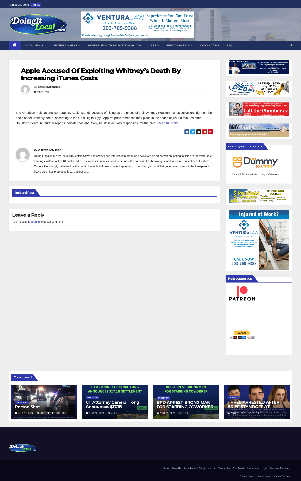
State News (92, 398)
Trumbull (233, 398)
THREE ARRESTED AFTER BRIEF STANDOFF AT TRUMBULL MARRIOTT (253, 407)
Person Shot (27, 406)
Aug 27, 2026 (26, 413)
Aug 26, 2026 (97, 413)
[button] (291, 45)
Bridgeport (22, 402)
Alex (114, 413)
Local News (34, 45)
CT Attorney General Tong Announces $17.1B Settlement (112, 407)
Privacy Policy (178, 45)
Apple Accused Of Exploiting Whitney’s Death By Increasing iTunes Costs (101, 74)
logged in (34, 221)
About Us (176, 468)
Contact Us (209, 45)
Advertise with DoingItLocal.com (115, 45)
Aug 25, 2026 (238, 413)
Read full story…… (171, 123)
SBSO (154, 45)
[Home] (15, 45)
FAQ (230, 45)
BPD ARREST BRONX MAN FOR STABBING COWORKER (185, 404)
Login (264, 468)
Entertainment (66, 45)
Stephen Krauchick (49, 87)
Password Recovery (279, 468)
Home (166, 468)
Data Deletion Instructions (246, 468)
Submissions (263, 476)
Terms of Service (281, 476)
